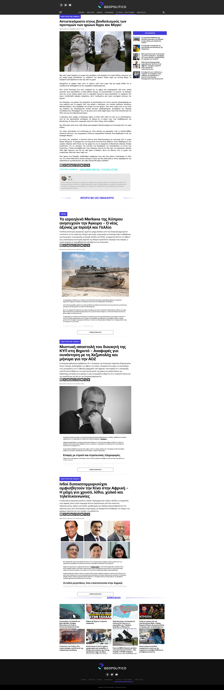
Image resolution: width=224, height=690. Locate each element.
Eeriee (124, 687)
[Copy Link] (85, 165)
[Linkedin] (71, 165)
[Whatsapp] (74, 165)
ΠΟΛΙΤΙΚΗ (90, 12)
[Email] (81, 165)
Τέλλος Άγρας (110, 169)
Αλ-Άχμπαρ (103, 439)
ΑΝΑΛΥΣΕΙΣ (141, 12)
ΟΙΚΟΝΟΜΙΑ (109, 12)
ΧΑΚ (69, 177)
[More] (88, 165)
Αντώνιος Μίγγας (90, 169)
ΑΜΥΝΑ (99, 12)
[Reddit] (68, 165)
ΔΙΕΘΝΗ (81, 12)
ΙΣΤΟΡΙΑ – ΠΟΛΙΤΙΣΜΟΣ (125, 12)
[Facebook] (61, 165)
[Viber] (78, 165)
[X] (64, 165)
